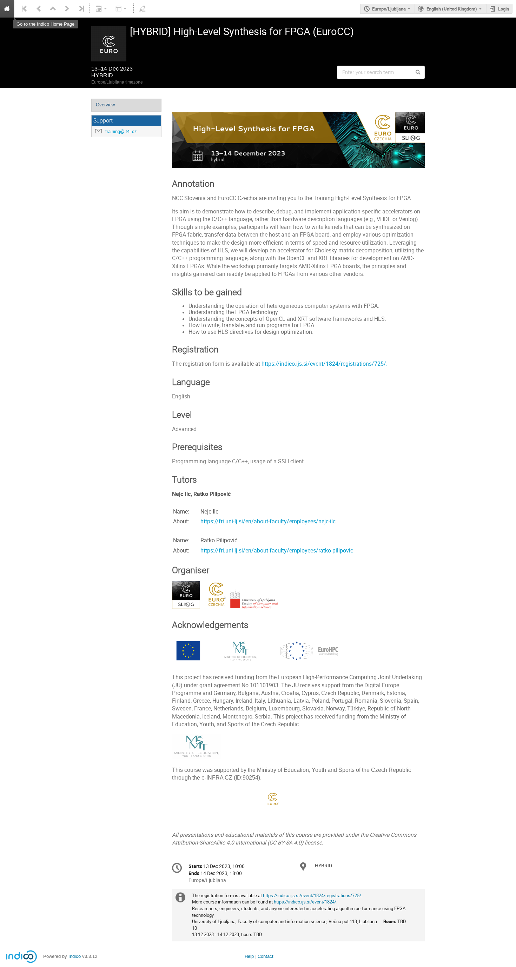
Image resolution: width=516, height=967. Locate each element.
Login (503, 9)
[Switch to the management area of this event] (142, 9)
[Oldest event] (25, 9)
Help (249, 956)
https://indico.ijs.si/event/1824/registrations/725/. (325, 363)
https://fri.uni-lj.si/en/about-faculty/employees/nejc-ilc (268, 521)
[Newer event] (67, 9)
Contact (265, 956)
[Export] (102, 9)
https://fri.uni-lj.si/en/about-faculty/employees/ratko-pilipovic (276, 550)
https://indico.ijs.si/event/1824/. (305, 902)
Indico (74, 956)
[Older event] (39, 9)
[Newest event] (81, 9)
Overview (105, 104)
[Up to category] (53, 9)
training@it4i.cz (121, 131)
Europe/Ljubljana (389, 9)
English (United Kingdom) (451, 9)
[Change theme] (122, 9)
